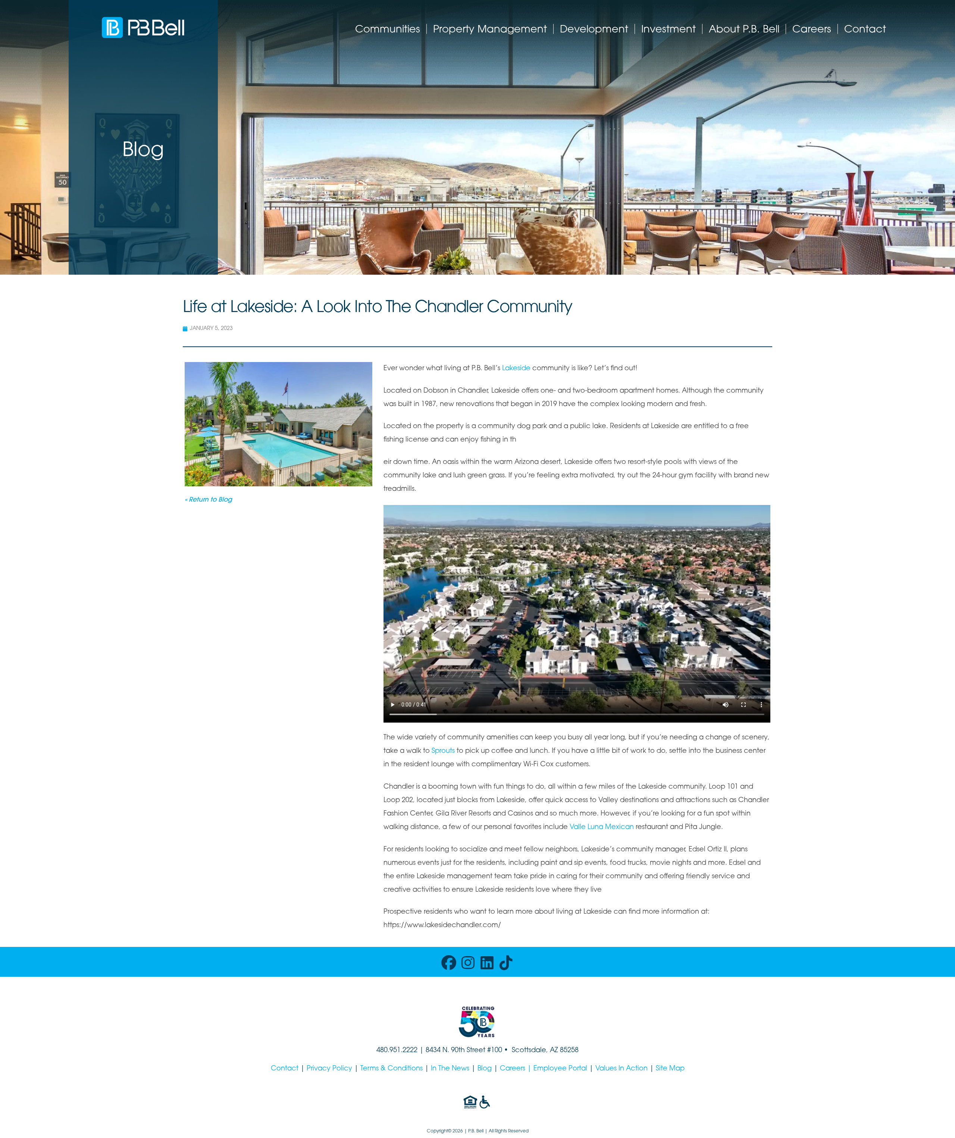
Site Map (670, 1069)
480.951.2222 (396, 1050)
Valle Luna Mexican (602, 827)
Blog (485, 1069)
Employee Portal (560, 1069)
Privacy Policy (329, 1069)
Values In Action (621, 1069)
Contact (284, 1069)
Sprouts (443, 751)
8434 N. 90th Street (456, 1050)
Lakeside (516, 368)
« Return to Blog (208, 500)
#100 (494, 1050)
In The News (450, 1069)
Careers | (516, 1069)
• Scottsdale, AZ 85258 (540, 1050)
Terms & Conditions (391, 1069)
